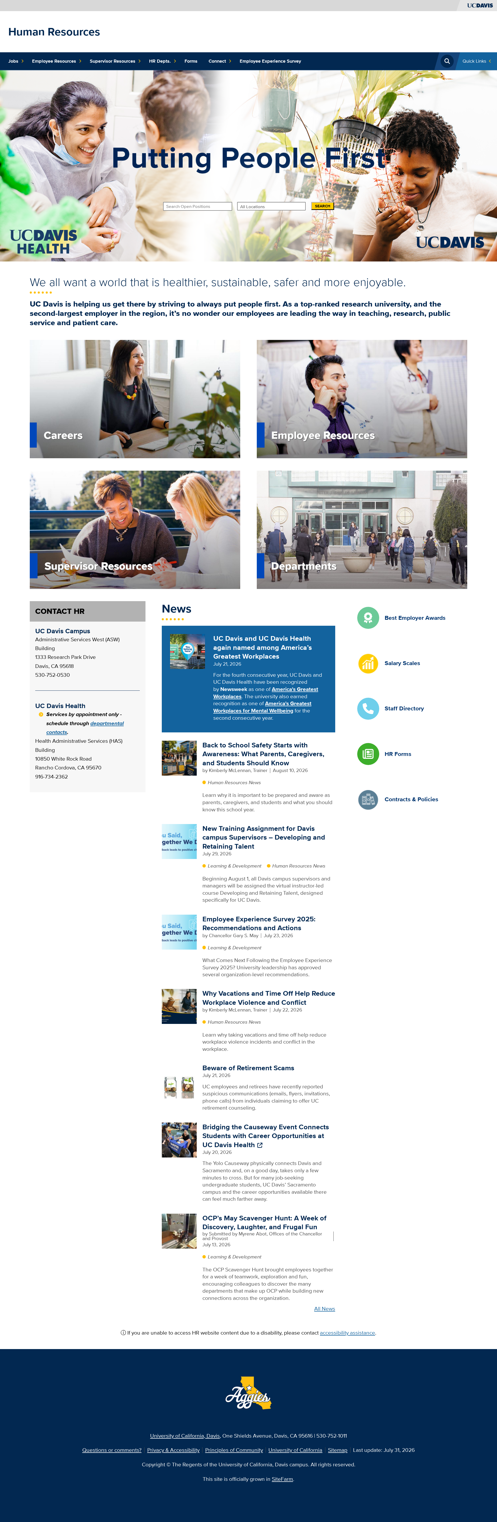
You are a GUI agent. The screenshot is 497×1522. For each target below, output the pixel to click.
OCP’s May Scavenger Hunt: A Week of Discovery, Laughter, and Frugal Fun (264, 1222)
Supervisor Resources (112, 61)
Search (322, 206)
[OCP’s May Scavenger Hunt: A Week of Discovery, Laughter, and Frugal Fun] (179, 1230)
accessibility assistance (347, 1333)
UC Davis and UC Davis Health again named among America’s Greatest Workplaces (262, 647)
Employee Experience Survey (270, 61)
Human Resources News (234, 782)
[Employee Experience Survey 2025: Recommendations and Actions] (179, 931)
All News (324, 1309)
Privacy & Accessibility (173, 1450)
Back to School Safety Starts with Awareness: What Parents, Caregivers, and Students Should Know (263, 754)
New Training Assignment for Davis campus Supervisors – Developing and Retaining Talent (263, 837)
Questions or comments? (112, 1450)
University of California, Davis (185, 1436)
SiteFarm (282, 1479)
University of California (295, 1450)
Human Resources (54, 32)
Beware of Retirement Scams (248, 1068)
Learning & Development (234, 865)
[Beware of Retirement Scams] (179, 1080)
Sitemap (337, 1450)
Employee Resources (54, 61)
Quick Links (474, 61)
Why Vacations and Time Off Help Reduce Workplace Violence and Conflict (268, 997)
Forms (191, 61)
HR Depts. (160, 61)
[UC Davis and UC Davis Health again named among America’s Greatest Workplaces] (187, 651)
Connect (217, 61)
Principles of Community (234, 1450)
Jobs (13, 61)
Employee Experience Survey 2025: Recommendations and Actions (259, 923)
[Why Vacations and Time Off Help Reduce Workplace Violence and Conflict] (179, 1006)
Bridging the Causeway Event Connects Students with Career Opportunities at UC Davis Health (265, 1136)
